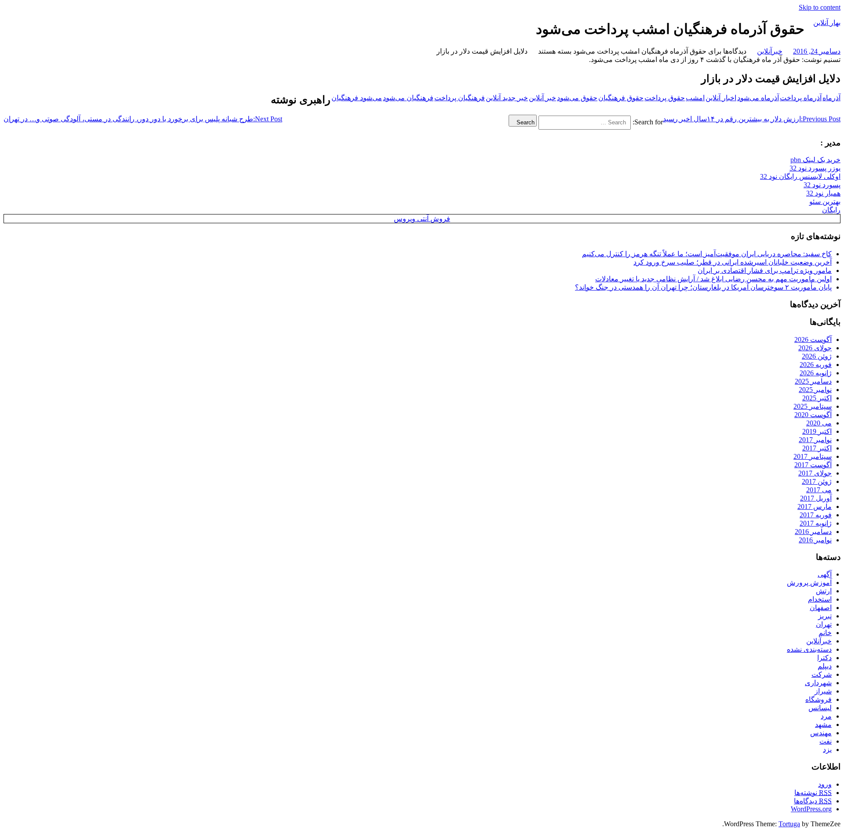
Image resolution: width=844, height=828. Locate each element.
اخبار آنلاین (721, 98)
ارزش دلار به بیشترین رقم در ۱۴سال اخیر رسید (751, 119)
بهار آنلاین (826, 22)
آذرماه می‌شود (758, 98)
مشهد (823, 724)
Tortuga (789, 824)
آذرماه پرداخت (801, 98)
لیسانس (820, 708)
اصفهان (821, 607)
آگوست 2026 (813, 339)
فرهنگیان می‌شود (408, 98)
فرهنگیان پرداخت (459, 98)
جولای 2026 (815, 348)
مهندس (821, 733)
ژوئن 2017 (817, 481)
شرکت (821, 674)
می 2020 (819, 423)
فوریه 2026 (816, 364)
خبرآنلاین (769, 51)
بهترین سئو (824, 201)
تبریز (825, 616)
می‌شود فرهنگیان (356, 98)
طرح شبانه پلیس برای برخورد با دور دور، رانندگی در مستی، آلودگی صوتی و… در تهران (143, 119)
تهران (824, 624)
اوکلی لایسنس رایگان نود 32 (800, 176)
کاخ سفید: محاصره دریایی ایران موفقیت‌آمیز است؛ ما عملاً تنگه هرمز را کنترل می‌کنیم (707, 254)
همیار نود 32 (823, 193)
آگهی (825, 574)
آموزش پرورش (809, 582)
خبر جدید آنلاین (507, 98)
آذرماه (831, 98)
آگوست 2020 (813, 414)
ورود (825, 784)
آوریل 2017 (816, 498)
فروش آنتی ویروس (422, 218)
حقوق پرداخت (664, 98)
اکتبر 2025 (817, 398)
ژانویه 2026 (816, 373)
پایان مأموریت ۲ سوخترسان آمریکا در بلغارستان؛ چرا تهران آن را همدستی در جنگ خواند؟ (703, 287)
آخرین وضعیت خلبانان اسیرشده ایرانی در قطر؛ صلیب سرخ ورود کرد (732, 262)
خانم (825, 632)
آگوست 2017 (813, 464)
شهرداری (818, 682)
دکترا (824, 657)
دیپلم (825, 666)
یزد (827, 749)
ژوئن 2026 (817, 356)
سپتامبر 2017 (812, 456)
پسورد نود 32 (822, 185)
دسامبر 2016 (813, 531)
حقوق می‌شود (577, 98)
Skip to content (819, 7)
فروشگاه (818, 699)
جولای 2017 (815, 473)
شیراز (823, 691)
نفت (825, 741)
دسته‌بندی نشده (809, 649)
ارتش (824, 591)
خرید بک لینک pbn (815, 159)
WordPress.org (811, 809)
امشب (695, 98)
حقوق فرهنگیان (621, 98)
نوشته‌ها (813, 792)
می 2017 (819, 490)
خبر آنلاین (542, 98)
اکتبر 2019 (817, 431)
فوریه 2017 (816, 515)
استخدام (820, 599)
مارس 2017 (814, 506)
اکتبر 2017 (817, 448)
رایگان (831, 210)
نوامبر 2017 (815, 439)
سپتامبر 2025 (812, 406)
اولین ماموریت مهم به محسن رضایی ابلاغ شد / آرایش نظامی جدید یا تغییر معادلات (713, 279)
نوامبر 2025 (815, 389)
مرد (826, 716)
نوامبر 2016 (815, 540)
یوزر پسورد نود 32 (814, 168)
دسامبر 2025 (813, 381)
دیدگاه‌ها (813, 801)
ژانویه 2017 (816, 523)
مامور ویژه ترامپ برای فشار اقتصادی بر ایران (765, 270)
